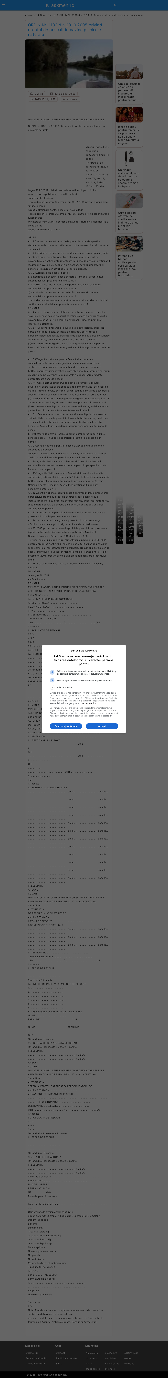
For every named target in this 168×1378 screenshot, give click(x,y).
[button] (84, 687)
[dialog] (84, 689)
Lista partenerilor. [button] (88, 703)
